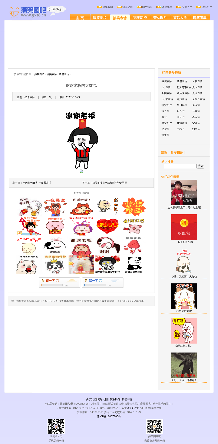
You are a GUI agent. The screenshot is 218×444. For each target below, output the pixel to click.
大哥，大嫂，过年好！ (184, 380)
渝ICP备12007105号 (109, 416)
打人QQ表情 (184, 87)
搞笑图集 (200, 17)
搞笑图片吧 (132, 407)
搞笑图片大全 (42, 12)
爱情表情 (182, 123)
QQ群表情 (167, 99)
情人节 (165, 111)
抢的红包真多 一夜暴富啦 (37, 182)
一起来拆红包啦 (184, 242)
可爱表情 (197, 81)
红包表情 (64, 74)
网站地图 (103, 399)
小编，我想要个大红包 (184, 276)
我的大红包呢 (184, 311)
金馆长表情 (198, 99)
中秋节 (181, 129)
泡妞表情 (182, 99)
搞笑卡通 (140, 17)
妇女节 (196, 129)
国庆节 (181, 117)
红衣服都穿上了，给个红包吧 (184, 207)
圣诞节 (196, 105)
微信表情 (167, 81)
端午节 (165, 134)
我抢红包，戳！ (184, 345)
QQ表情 (166, 87)
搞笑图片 (100, 17)
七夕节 (165, 129)
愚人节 (196, 117)
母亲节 (181, 111)
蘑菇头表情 (183, 93)
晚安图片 (167, 105)
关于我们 (91, 399)
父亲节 (196, 123)
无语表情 (197, 93)
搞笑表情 (120, 17)
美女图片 (160, 17)
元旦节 (196, 111)
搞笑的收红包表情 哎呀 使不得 (109, 182)
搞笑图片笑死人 (80, 17)
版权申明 (127, 399)
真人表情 (197, 87)
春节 (164, 117)
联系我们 (115, 399)
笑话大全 (180, 17)
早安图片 (167, 123)
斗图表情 (167, 93)
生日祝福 (182, 105)
